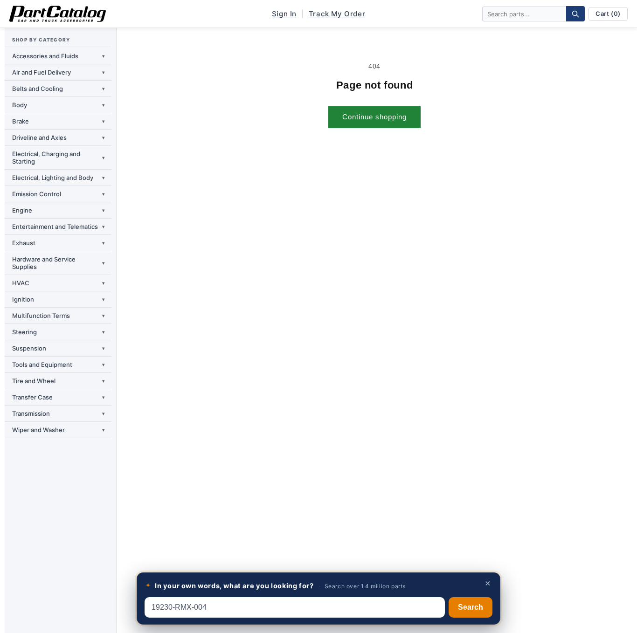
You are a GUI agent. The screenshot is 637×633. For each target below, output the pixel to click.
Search (470, 607)
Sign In (284, 13)
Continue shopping (374, 117)
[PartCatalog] (57, 14)
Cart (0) (608, 13)
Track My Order (337, 13)
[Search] (575, 13)
